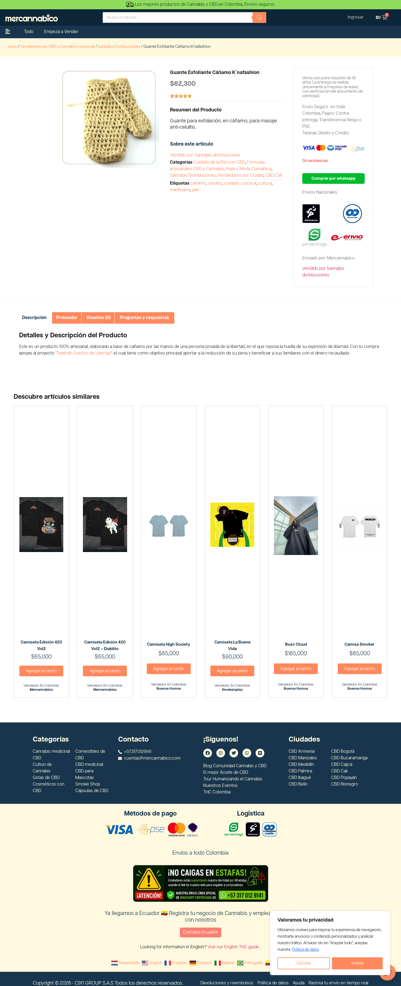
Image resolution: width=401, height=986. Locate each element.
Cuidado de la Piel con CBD (219, 162)
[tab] (34, 318)
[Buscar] (259, 17)
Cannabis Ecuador (200, 932)
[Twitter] (233, 753)
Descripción (34, 317)
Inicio (12, 47)
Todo (28, 31)
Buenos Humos (169, 688)
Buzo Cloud (296, 644)
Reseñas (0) (98, 317)
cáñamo (198, 183)
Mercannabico (41, 690)
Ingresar (356, 17)
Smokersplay (232, 690)
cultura (265, 183)
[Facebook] (207, 753)
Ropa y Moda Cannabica (248, 169)
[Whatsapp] (247, 753)
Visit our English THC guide (233, 947)
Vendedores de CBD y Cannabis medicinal (57, 47)
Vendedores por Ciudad (241, 175)
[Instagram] (220, 753)
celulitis (215, 183)
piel (195, 190)
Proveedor (66, 317)
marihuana (180, 190)
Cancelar (303, 963)
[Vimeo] (260, 753)
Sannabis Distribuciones (119, 47)
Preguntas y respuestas (144, 317)
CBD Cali (273, 175)
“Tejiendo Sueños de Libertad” (83, 353)
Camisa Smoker (360, 644)
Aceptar (357, 963)
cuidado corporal (240, 183)
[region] (330, 943)
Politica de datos (305, 950)
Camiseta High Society (168, 644)
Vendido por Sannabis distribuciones (205, 155)
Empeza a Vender (61, 31)
